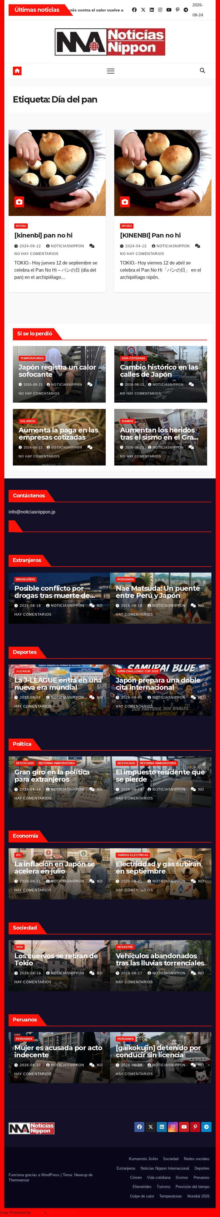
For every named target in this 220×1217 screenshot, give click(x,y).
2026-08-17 (132, 973)
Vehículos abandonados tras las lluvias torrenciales (160, 959)
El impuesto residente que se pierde (160, 775)
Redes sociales (196, 1159)
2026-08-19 (31, 973)
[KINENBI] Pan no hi (150, 235)
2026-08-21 (31, 881)
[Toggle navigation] (111, 70)
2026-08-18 (31, 606)
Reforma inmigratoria (57, 763)
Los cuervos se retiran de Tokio (56, 959)
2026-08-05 (132, 698)
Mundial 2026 (198, 1196)
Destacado (25, 763)
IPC (18, 855)
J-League (23, 671)
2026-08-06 (31, 698)
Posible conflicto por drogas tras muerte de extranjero (52, 595)
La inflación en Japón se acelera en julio (54, 867)
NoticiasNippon (68, 246)
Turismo (163, 1187)
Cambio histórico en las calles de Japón (159, 370)
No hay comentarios (36, 254)
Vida (19, 947)
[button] (202, 71)
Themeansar (19, 1180)
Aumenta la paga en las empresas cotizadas (58, 433)
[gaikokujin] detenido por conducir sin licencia (158, 1051)
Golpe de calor (142, 1196)
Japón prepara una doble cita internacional (158, 683)
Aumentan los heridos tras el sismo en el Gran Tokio (159, 437)
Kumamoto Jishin (143, 1159)
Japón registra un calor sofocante (57, 370)
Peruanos (125, 579)
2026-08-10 (31, 1065)
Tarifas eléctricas (132, 855)
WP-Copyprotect (61, 1212)
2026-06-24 (132, 1065)
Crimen (136, 1177)
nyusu (21, 225)
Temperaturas (32, 358)
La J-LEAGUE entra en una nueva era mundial (58, 683)
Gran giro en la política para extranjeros (52, 775)
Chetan (38, 1212)
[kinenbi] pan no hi (43, 235)
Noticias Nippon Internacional (165, 1168)
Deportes (202, 1168)
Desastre (125, 947)
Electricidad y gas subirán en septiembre (158, 867)
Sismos (127, 421)
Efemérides (142, 1187)
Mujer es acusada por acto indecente (58, 1051)
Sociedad (170, 1159)
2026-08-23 (34, 384)
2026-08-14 (31, 789)
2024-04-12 (136, 246)
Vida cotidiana (133, 358)
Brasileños (25, 579)
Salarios (27, 421)
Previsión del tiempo (192, 1187)
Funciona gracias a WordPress (35, 1175)
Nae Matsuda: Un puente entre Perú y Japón (158, 592)
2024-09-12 (31, 246)
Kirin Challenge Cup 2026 (137, 671)
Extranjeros (126, 1168)
